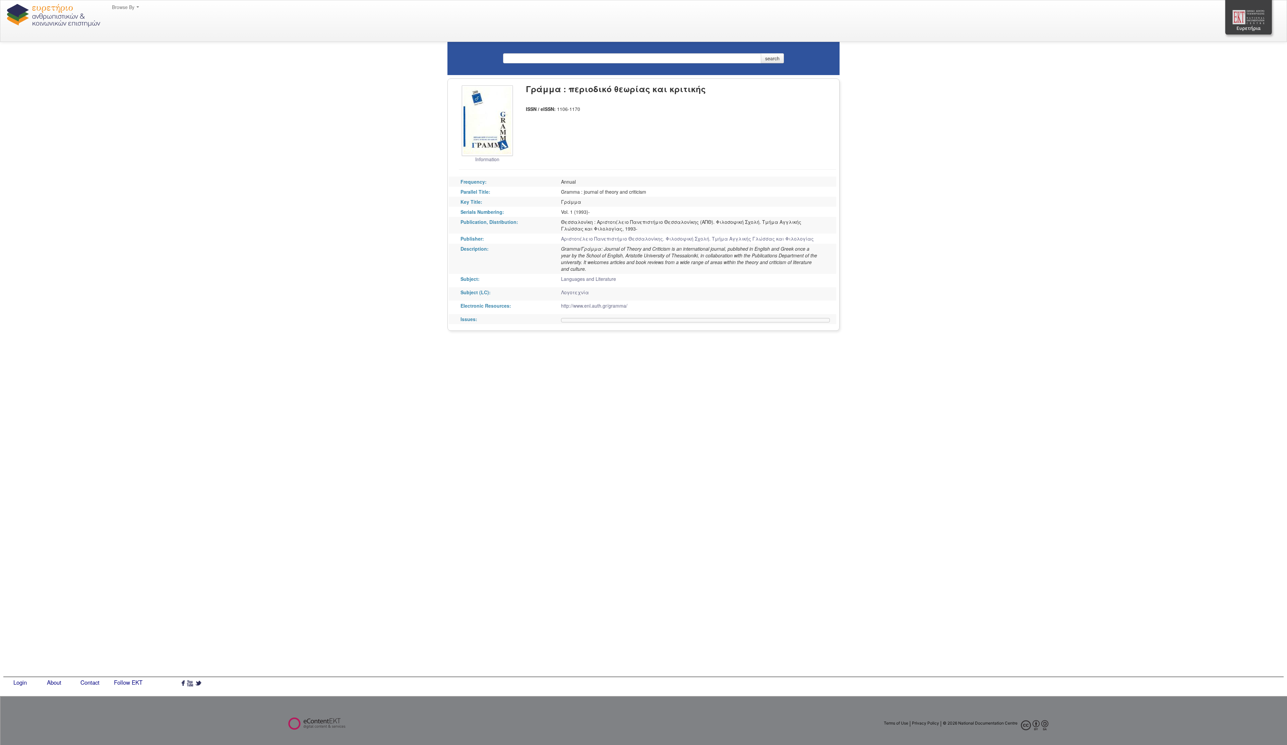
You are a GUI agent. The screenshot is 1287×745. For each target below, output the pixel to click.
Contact (90, 682)
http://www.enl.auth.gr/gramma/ (594, 305)
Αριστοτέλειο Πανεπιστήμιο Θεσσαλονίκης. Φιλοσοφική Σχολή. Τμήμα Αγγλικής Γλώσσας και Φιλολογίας (687, 238)
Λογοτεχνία (575, 292)
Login (20, 682)
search (772, 58)
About (54, 682)
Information (487, 159)
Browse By (124, 7)
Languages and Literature (588, 278)
